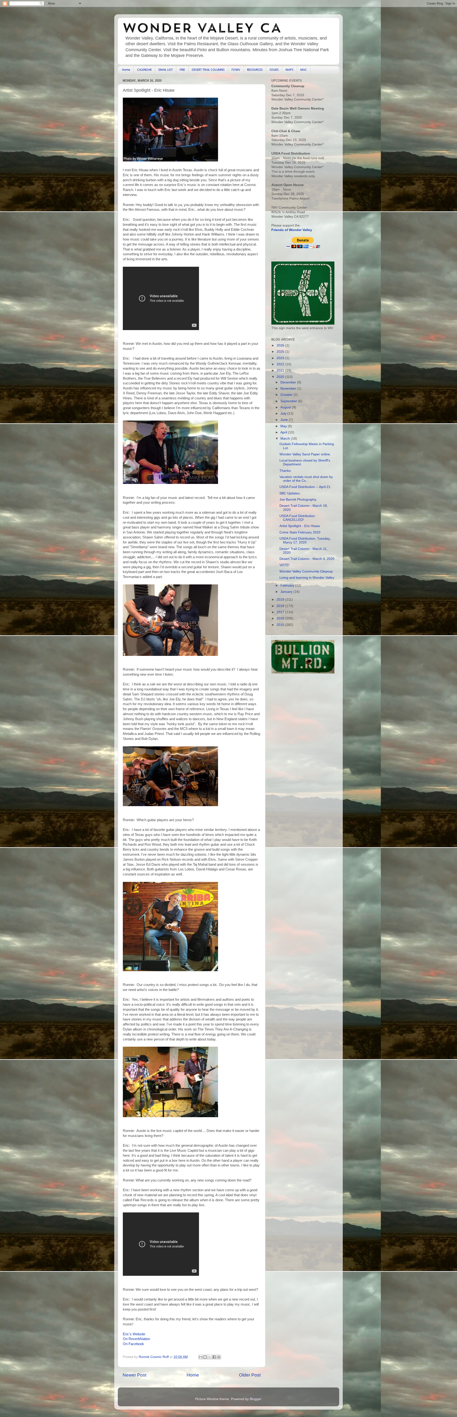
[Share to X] (209, 1357)
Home (126, 70)
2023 (281, 358)
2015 (281, 625)
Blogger (255, 1399)
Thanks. (285, 470)
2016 (281, 618)
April (284, 432)
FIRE (182, 70)
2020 (281, 377)
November (288, 388)
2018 (281, 606)
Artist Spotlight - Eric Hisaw (299, 526)
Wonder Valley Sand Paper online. (305, 454)
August (286, 407)
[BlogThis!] (205, 1357)
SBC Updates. (290, 493)
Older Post (250, 1374)
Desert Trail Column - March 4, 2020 (306, 559)
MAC (303, 70)
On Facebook (133, 1344)
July (283, 413)
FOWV (236, 70)
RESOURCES (255, 70)
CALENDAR (144, 70)
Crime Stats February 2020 (299, 532)
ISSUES (274, 70)
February (287, 585)
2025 (281, 351)
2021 (281, 370)
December (288, 382)
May (284, 426)
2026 (281, 345)
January (286, 591)
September (289, 401)
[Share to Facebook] (214, 1357)
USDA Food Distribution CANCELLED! (297, 518)
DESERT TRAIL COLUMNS (208, 70)
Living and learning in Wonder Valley (306, 577)
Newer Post (134, 1374)
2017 (281, 612)
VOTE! (284, 565)
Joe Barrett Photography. (298, 499)
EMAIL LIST (166, 70)
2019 (281, 599)
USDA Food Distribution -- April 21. (305, 487)
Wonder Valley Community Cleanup (306, 571)
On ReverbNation (136, 1339)
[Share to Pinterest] (218, 1357)
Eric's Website (134, 1334)
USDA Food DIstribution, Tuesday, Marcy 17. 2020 (305, 540)
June (284, 420)
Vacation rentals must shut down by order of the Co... (306, 478)
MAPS (289, 70)
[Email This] (200, 1357)
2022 (281, 364)
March (285, 438)
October (286, 395)
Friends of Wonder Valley (291, 230)
